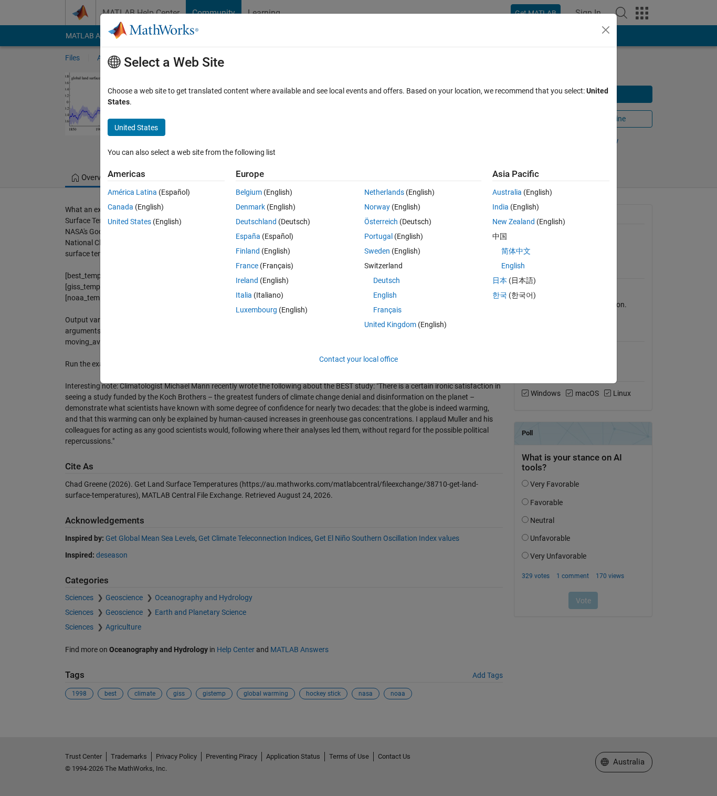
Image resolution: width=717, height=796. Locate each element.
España (248, 236)
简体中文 (516, 251)
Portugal (378, 236)
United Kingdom (390, 324)
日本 (499, 280)
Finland (248, 251)
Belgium (249, 192)
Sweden (377, 251)
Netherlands (384, 192)
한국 (499, 295)
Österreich (381, 221)
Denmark (250, 207)
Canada (120, 207)
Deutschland (256, 221)
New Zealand (513, 221)
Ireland (247, 280)
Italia (244, 295)
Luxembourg (256, 310)
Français (387, 310)
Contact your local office (358, 359)
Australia (507, 192)
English (385, 295)
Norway (377, 207)
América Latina (132, 192)
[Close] (605, 30)
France (247, 265)
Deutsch (386, 280)
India (500, 207)
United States (129, 221)
